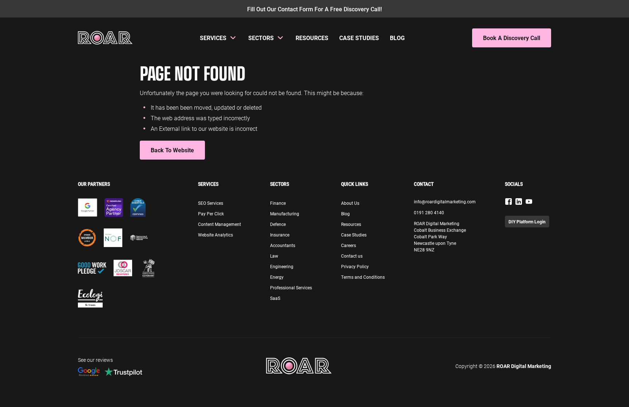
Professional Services (291, 287)
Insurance (279, 235)
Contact (424, 184)
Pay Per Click (211, 213)
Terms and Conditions (363, 277)
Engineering (281, 266)
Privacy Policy (355, 266)
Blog (397, 38)
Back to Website (172, 150)
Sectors (261, 38)
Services (213, 38)
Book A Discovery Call (511, 38)
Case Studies (359, 38)
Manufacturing (284, 213)
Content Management (219, 224)
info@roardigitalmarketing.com (445, 201)
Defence (278, 224)
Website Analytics (215, 235)
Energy (277, 277)
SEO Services (210, 203)
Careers (348, 245)
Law (274, 256)
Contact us (352, 256)
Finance (278, 203)
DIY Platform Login (527, 221)
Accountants (282, 245)
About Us (350, 203)
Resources (312, 38)
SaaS (275, 298)
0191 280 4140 (429, 212)
